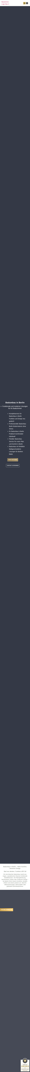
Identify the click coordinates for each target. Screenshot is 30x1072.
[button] (24, 3)
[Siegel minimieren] (28, 1060)
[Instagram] (27, 3)
